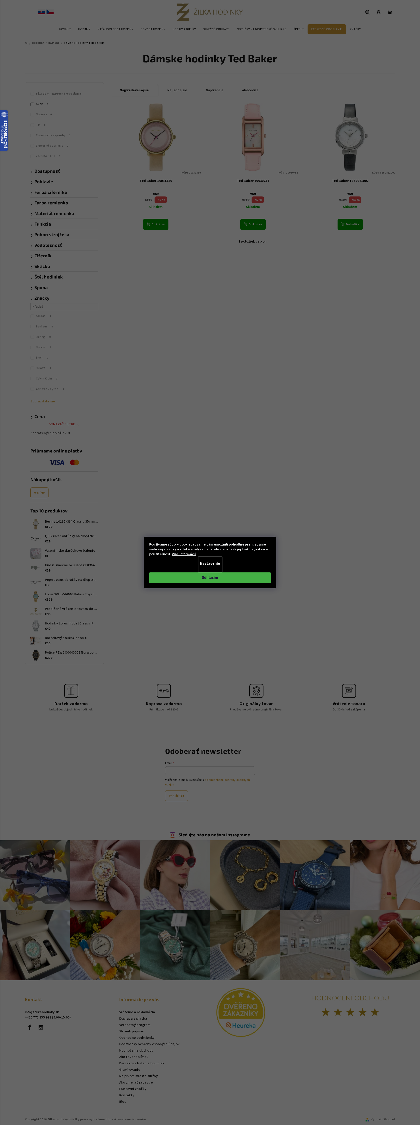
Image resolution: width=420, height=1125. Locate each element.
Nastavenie (210, 563)
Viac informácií (184, 554)
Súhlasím (210, 577)
